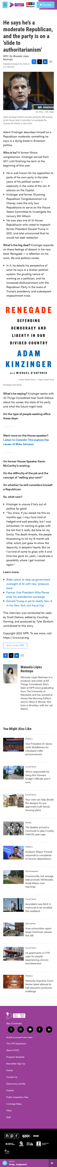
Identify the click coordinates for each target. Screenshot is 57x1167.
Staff (8, 1117)
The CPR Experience (16, 1043)
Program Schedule (15, 1057)
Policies (10, 1090)
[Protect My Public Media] (30, 1143)
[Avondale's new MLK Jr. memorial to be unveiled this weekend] (13, 905)
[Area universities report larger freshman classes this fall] (13, 929)
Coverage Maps (14, 1104)
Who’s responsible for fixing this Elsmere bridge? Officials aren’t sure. (37, 777)
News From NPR (15, 645)
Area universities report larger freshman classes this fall (38, 931)
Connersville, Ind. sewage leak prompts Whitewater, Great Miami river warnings (39, 881)
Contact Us (11, 1077)
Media (28, 822)
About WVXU (12, 1050)
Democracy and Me (15, 1083)
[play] (5, 1163)
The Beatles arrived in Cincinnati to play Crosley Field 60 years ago (39, 830)
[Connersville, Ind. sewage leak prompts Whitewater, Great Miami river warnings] (13, 877)
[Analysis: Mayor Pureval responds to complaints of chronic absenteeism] (13, 853)
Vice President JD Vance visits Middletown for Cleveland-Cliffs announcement (38, 749)
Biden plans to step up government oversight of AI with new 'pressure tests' (28, 583)
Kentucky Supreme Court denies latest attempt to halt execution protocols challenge (39, 986)
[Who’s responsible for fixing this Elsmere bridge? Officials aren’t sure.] (13, 772)
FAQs (9, 1110)
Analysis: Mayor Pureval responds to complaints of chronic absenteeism (38, 855)
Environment (31, 871)
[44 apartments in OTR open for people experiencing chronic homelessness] (13, 954)
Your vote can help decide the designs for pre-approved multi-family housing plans (39, 805)
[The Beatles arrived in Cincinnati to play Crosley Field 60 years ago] (13, 828)
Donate (46, 4)
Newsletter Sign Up (15, 1063)
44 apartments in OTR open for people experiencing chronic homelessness (37, 958)
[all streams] (53, 1163)
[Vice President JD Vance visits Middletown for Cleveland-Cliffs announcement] (13, 745)
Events (9, 1070)
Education (30, 923)
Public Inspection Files (17, 1097)
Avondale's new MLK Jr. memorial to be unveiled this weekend (38, 907)
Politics (29, 739)
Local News (30, 767)
